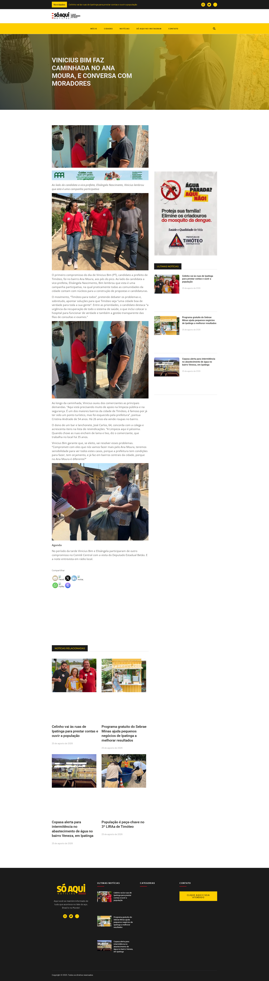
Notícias (124, 28)
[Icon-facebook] (215, 5)
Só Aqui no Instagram (148, 28)
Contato (173, 28)
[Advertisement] (100, 622)
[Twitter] (209, 5)
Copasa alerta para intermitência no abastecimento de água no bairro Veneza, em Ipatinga (198, 362)
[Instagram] (203, 5)
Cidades (108, 28)
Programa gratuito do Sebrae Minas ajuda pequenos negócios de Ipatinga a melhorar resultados (164, 4)
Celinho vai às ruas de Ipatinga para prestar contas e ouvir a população (75, 731)
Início (93, 28)
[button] (214, 28)
